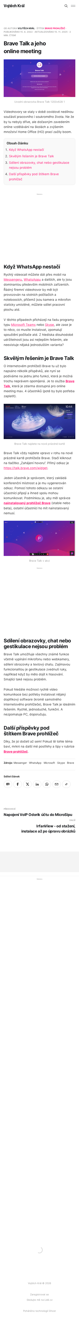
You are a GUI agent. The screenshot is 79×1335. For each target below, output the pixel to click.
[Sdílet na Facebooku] (17, 784)
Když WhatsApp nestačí (26, 150)
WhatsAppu (32, 279)
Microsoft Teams (23, 325)
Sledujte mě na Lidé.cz (40, 1299)
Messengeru (13, 279)
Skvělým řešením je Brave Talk (31, 156)
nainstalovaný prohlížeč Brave (27, 503)
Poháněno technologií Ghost (39, 1310)
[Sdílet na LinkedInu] (37, 784)
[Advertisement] (39, 226)
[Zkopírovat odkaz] (66, 784)
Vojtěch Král (14, 6)
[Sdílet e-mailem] (56, 784)
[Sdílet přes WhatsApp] (47, 784)
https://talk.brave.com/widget (25, 468)
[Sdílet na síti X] (27, 784)
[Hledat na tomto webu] (66, 6)
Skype (49, 325)
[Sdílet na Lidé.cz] (8, 784)
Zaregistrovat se (39, 1294)
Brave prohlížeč (55, 28)
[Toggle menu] (73, 6)
